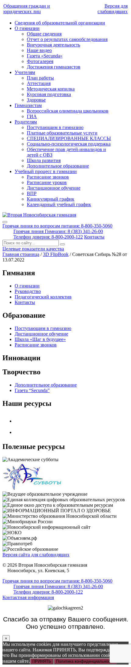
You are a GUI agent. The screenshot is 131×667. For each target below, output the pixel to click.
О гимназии (27, 28)
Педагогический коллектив (43, 296)
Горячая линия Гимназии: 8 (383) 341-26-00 (58, 231)
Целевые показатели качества (33, 248)
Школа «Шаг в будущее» (40, 339)
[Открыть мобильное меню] (4, 222)
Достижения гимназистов (53, 66)
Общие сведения (44, 33)
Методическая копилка (51, 88)
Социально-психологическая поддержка (69, 143)
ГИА (32, 116)
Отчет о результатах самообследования (67, 39)
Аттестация (39, 83)
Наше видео (39, 50)
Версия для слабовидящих (112, 8)
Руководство (28, 291)
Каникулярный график (50, 199)
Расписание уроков (47, 182)
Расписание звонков (48, 177)
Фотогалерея (40, 61)
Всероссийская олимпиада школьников (67, 110)
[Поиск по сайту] (62, 244)
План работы (40, 77)
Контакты (94, 236)
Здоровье (36, 99)
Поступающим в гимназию (55, 127)
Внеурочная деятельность (53, 44)
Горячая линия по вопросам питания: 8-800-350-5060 (57, 225)
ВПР (32, 193)
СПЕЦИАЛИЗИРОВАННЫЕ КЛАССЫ (69, 138)
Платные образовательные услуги (62, 132)
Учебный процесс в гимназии (46, 171)
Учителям (25, 72)
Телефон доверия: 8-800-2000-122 (48, 236)
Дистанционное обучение (53, 188)
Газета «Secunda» (44, 55)
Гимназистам (28, 105)
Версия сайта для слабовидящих (35, 554)
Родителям (26, 121)
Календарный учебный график (59, 204)
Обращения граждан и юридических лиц (26, 8)
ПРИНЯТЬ (41, 661)
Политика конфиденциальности (85, 661)
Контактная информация (28, 597)
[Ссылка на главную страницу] (39, 214)
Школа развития (44, 160)
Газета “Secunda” (32, 390)
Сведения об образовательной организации (60, 22)
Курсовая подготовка (49, 94)
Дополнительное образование (58, 166)
